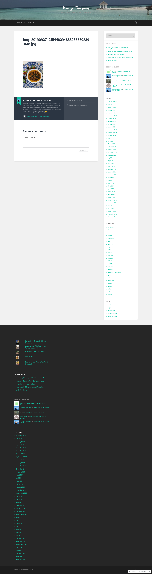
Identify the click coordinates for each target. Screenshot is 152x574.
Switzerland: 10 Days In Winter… (125, 81)
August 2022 (111, 110)
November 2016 (112, 200)
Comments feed (112, 313)
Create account (112, 305)
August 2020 (111, 124)
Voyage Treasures (76, 8)
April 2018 (111, 163)
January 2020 (112, 127)
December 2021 (112, 113)
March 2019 (111, 144)
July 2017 (110, 180)
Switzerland (111, 280)
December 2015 (112, 214)
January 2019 (112, 149)
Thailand (110, 286)
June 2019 (111, 138)
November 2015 (112, 217)
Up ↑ (136, 570)
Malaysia (110, 255)
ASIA (18, 22)
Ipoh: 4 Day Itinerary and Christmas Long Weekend (32, 378)
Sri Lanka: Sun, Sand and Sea (116, 54)
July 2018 (110, 158)
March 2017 (111, 191)
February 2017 (112, 194)
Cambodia (110, 227)
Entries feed (111, 310)
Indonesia (110, 244)
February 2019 (112, 147)
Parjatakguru (115, 85)
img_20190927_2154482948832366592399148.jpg (56, 41)
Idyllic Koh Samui (112, 60)
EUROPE (29, 22)
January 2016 (112, 211)
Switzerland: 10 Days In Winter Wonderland (120, 57)
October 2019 (112, 135)
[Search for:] (120, 35)
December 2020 (112, 116)
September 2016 (112, 203)
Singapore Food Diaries (114, 272)
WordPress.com (112, 316)
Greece (110, 235)
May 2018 (111, 161)
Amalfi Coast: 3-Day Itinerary (78, 105)
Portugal (110, 266)
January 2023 (112, 107)
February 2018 (112, 169)
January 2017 (112, 197)
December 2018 (112, 152)
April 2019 (111, 141)
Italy (109, 247)
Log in (109, 308)
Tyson (113, 71)
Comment (83, 150)
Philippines (111, 261)
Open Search (136, 23)
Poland (110, 264)
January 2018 (112, 172)
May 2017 (111, 186)
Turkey (109, 289)
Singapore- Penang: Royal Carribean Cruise (120, 52)
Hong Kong (111, 238)
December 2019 (112, 130)
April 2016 (111, 208)
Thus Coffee (29, 357)
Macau (110, 252)
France (110, 233)
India (109, 241)
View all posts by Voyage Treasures (38, 116)
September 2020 (112, 121)
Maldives (110, 258)
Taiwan (110, 283)
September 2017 (112, 175)
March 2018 (111, 166)
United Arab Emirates (114, 292)
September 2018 (112, 155)
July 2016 (110, 205)
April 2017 (111, 189)
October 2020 (112, 118)
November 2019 (112, 132)
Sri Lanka (110, 278)
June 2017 (111, 183)
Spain (109, 275)
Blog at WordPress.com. (23, 570)
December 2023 (112, 102)
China (109, 230)
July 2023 (110, 104)
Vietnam (110, 294)
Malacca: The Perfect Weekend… (120, 71)
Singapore (110, 269)
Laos (109, 250)
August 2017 (111, 177)
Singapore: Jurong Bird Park (34, 351)
